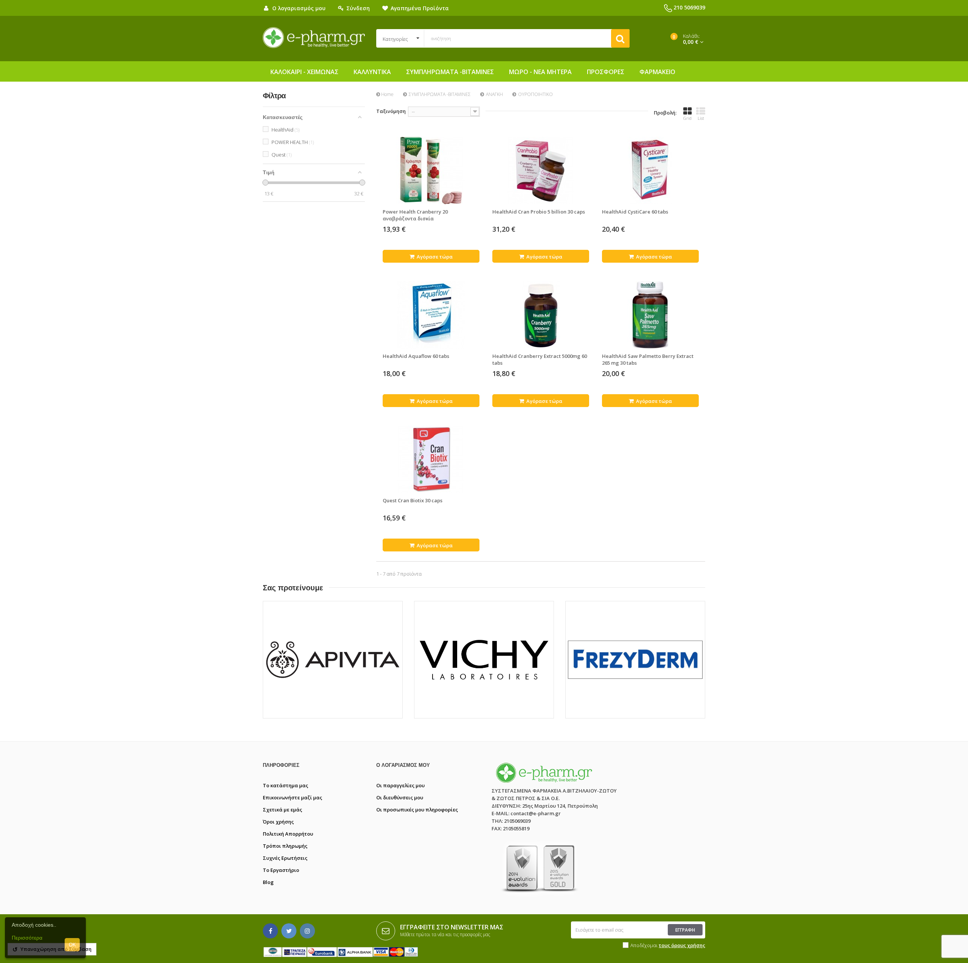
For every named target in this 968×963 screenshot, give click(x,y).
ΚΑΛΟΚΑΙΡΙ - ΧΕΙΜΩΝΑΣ (304, 72)
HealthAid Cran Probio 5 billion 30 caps (538, 211)
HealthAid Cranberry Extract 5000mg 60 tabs (539, 359)
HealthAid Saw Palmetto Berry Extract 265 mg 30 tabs (647, 359)
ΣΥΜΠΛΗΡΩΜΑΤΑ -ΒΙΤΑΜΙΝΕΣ (450, 72)
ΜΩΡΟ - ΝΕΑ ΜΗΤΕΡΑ (540, 72)
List (701, 118)
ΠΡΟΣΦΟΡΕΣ (605, 72)
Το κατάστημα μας (285, 785)
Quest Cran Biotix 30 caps (412, 500)
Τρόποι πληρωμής (285, 845)
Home (387, 94)
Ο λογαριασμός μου (403, 765)
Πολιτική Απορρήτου (288, 833)
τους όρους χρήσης (682, 945)
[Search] (620, 38)
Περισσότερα (27, 938)
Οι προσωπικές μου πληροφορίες (417, 809)
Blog (268, 882)
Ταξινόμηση (391, 111)
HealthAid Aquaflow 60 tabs (416, 356)
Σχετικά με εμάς (282, 809)
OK (72, 945)
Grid (687, 118)
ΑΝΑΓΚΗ (494, 94)
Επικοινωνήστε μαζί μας (292, 797)
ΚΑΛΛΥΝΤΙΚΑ (372, 72)
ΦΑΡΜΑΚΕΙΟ (657, 72)
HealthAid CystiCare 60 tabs (635, 211)
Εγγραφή (685, 930)
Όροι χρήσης (278, 821)
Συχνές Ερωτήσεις (285, 858)
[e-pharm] (314, 37)
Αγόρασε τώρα (434, 256)
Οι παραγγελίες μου (400, 785)
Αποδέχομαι (667, 945)
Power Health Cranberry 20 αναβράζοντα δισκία (415, 215)
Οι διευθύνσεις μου (399, 797)
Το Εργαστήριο (281, 870)
